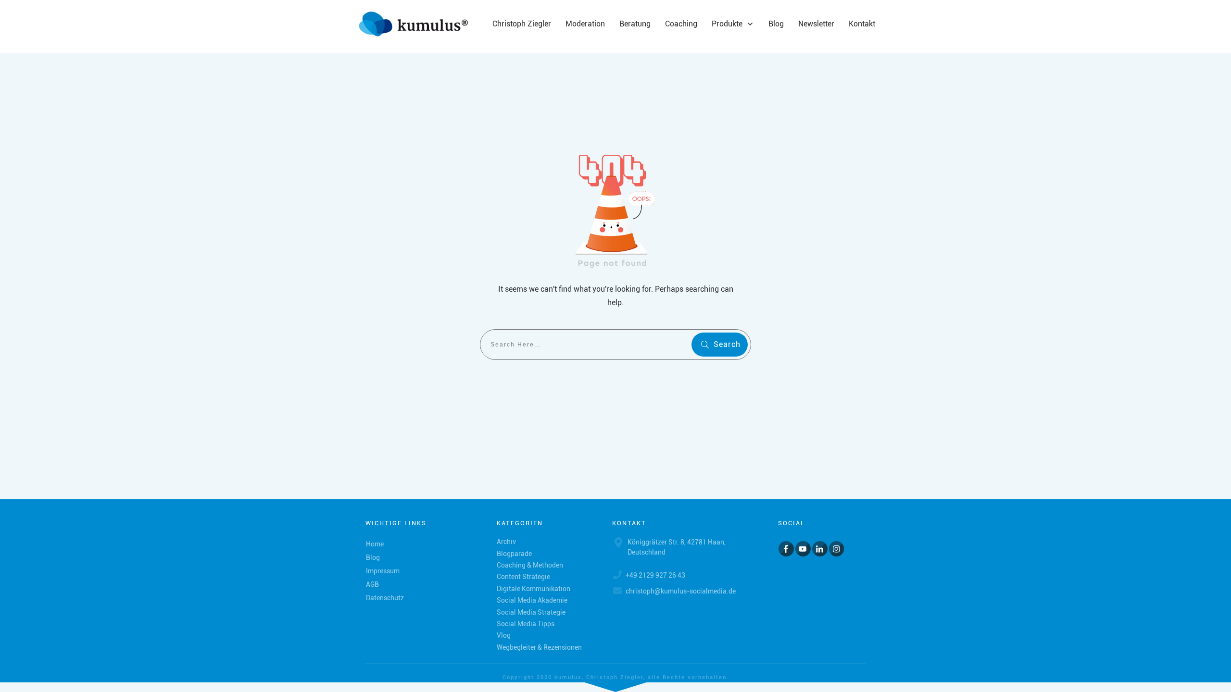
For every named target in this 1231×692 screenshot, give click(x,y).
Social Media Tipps (525, 624)
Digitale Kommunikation (533, 589)
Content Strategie (523, 577)
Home (375, 544)
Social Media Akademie (532, 600)
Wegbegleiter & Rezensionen (539, 647)
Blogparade (514, 553)
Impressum (383, 571)
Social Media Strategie (531, 612)
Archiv (506, 541)
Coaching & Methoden (530, 565)
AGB (372, 584)
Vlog (504, 635)
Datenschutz (385, 598)
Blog (373, 557)
